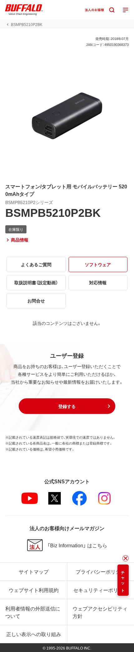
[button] (67, 406)
